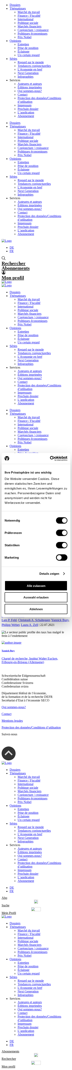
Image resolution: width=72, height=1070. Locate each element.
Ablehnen (36, 609)
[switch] (61, 533)
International (25, 19)
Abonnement (26, 116)
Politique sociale (28, 23)
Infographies (25, 76)
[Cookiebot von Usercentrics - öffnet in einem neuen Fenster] (50, 458)
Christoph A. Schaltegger (34, 620)
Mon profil (13, 277)
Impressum (24, 105)
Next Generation (28, 73)
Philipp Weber (10, 625)
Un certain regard (29, 55)
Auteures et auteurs (30, 83)
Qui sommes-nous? (30, 91)
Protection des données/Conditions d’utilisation (31, 727)
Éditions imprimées (30, 87)
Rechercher (14, 263)
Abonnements (16, 268)
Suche (5, 905)
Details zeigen (49, 573)
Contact (22, 94)
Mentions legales (12, 720)
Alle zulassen (36, 585)
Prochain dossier (28, 109)
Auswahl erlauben (36, 597)
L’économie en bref (30, 69)
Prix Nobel (24, 37)
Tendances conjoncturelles (34, 66)
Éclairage (23, 51)
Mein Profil (9, 913)
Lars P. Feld (9, 620)
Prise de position (28, 48)
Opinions (15, 40)
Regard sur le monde (31, 62)
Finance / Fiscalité (29, 15)
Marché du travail (29, 12)
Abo (4, 897)
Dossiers (15, 5)
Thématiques (18, 8)
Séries (13, 58)
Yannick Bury (60, 620)
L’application (26, 112)
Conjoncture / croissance (33, 30)
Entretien (23, 44)
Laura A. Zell (29, 625)
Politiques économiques (32, 33)
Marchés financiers (29, 26)
